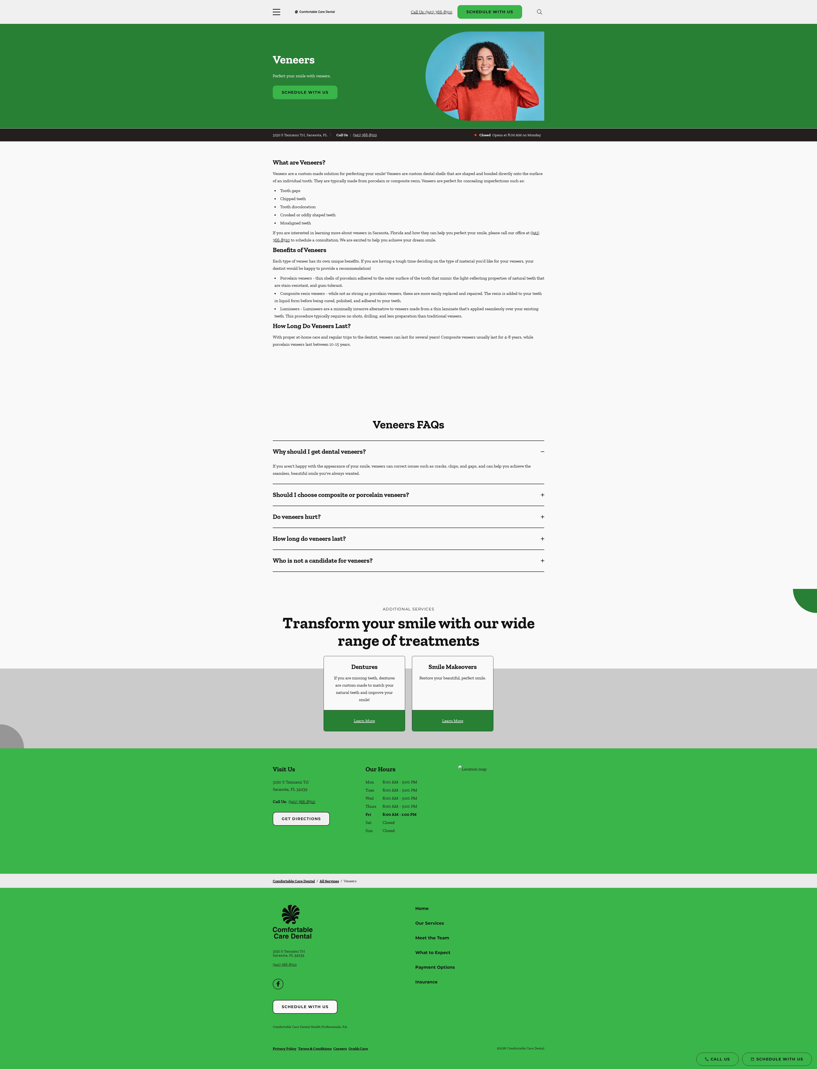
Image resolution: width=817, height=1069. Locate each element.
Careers (340, 1048)
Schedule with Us (489, 12)
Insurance (426, 981)
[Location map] (501, 811)
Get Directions (301, 818)
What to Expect (432, 952)
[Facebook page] (278, 984)
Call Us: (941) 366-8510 (431, 11)
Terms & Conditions (315, 1048)
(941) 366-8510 (365, 135)
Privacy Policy (284, 1048)
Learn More (364, 720)
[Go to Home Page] (315, 11)
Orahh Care (358, 1048)
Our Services (429, 923)
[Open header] (277, 12)
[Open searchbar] (539, 12)
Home (422, 908)
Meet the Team (432, 937)
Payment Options (435, 967)
